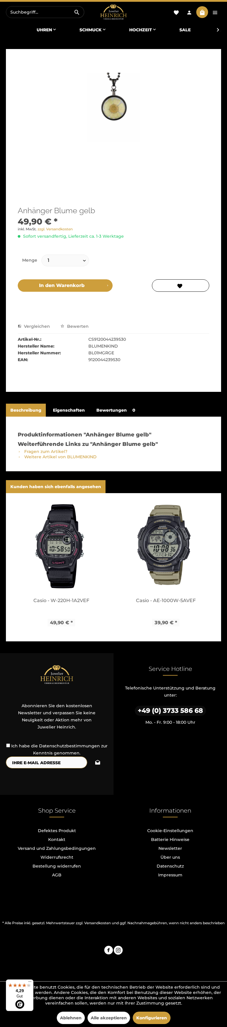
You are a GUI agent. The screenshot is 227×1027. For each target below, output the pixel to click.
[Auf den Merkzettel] (180, 285)
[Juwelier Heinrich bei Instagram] (118, 951)
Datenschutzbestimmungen (69, 746)
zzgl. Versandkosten (55, 229)
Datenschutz (170, 866)
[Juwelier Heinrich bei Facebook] (108, 951)
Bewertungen (115, 410)
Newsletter (170, 848)
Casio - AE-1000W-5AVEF (166, 600)
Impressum (170, 875)
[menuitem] (45, 12)
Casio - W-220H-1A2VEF (61, 600)
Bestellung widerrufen (57, 866)
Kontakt (56, 839)
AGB (56, 875)
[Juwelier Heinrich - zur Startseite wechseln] (113, 12)
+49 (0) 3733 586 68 (170, 711)
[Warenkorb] (202, 12)
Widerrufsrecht (56, 857)
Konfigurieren (151, 1018)
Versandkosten (97, 923)
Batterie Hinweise (170, 839)
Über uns (170, 857)
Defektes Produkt (57, 830)
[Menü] (29, 983)
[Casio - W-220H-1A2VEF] (61, 545)
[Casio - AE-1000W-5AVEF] (166, 545)
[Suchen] (76, 12)
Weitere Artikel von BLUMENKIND (60, 456)
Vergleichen (36, 326)
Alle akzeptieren (109, 1018)
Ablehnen (71, 1018)
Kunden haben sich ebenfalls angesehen (55, 486)
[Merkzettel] (176, 12)
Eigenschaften (69, 410)
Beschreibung (25, 410)
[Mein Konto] (189, 12)
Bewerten (77, 326)
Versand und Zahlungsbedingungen (57, 848)
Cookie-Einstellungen (170, 830)
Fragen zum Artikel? (45, 451)
